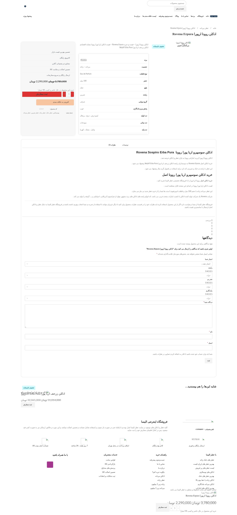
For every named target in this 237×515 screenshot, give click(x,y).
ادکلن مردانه (160, 476)
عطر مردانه (203, 28)
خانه (214, 28)
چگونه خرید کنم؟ (158, 472)
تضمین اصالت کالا (108, 472)
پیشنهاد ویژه (27, 16)
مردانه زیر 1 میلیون (157, 488)
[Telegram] (65, 465)
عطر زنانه (42, 113)
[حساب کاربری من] (22, 5)
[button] (62, 102)
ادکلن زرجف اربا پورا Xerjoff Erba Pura (43, 393)
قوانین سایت (110, 460)
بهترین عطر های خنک (206, 476)
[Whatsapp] (57, 465)
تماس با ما (161, 464)
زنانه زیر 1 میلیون (158, 484)
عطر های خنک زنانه (207, 460)
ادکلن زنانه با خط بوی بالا (205, 480)
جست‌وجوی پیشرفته (157, 460)
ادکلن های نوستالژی (207, 472)
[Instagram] (50, 465)
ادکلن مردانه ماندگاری (206, 484)
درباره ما (161, 468)
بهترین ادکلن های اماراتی (205, 488)
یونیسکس (56, 113)
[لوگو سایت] (207, 6)
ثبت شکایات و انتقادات (107, 476)
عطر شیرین (35, 113)
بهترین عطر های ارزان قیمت (203, 464)
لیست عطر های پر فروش (204, 468)
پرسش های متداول (108, 468)
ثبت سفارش (42, 94)
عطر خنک (49, 113)
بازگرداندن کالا (110, 464)
